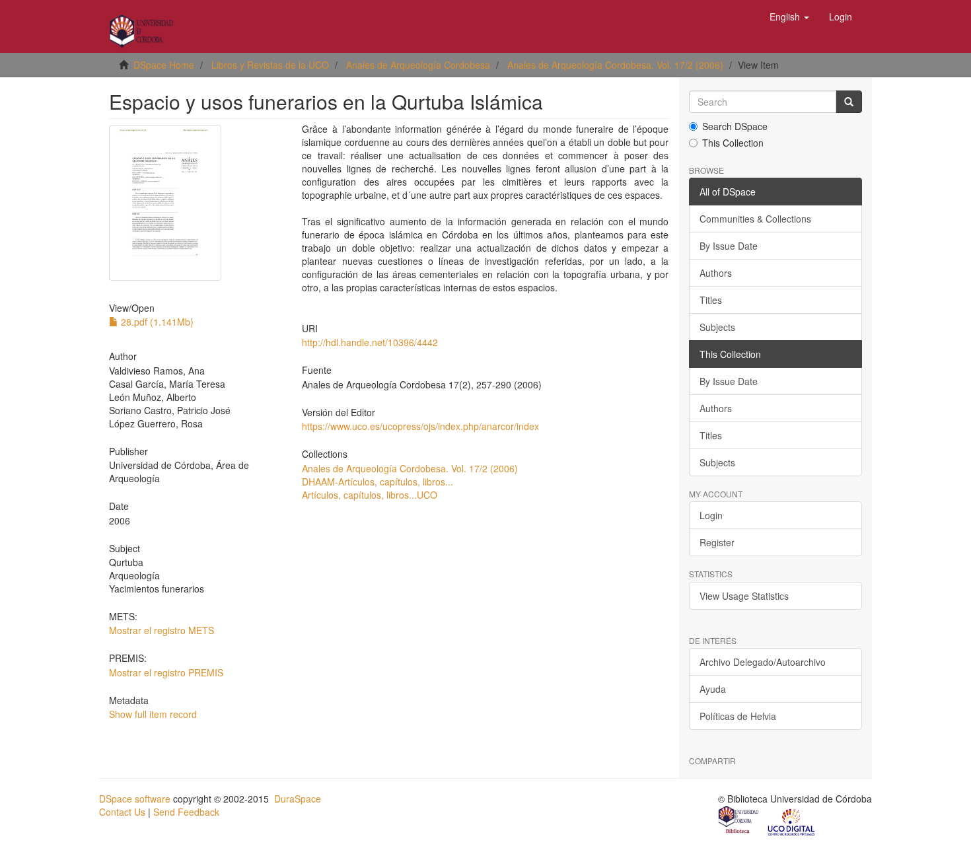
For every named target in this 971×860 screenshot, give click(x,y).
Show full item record (153, 714)
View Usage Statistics (744, 595)
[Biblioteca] (739, 821)
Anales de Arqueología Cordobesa (418, 64)
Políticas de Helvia (738, 716)
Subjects (717, 327)
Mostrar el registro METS (161, 630)
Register (717, 542)
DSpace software (134, 798)
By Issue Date (729, 245)
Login (711, 515)
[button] (789, 16)
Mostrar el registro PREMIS (166, 672)
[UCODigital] (792, 821)
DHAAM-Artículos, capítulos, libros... (377, 481)
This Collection (733, 142)
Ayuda (713, 689)
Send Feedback (186, 811)
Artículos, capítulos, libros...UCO (369, 494)
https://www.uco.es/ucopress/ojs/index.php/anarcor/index (420, 426)
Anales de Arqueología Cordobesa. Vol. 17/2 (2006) (615, 64)
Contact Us (122, 811)
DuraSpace (297, 798)
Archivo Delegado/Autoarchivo (763, 661)
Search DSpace (735, 126)
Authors (716, 272)
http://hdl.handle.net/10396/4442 (370, 342)
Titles (711, 299)
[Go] (849, 101)
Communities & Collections (755, 218)
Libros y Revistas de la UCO (270, 64)
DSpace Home (163, 64)
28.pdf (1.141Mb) (156, 321)
